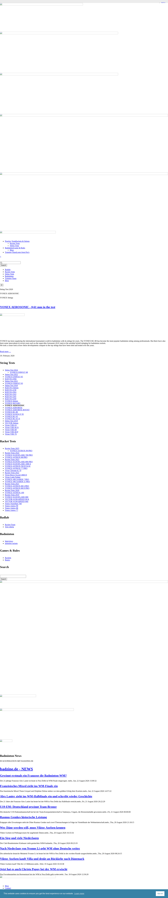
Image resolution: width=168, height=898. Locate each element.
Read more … (5, 351)
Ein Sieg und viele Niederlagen (19, 838)
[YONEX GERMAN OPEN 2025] (6, 741)
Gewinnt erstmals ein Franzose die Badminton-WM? (33, 775)
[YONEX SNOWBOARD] (37, 710)
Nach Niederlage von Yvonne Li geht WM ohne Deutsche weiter (40, 848)
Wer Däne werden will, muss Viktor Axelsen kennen (32, 827)
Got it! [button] (160, 894)
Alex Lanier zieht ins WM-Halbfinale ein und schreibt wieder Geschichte (46, 796)
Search (3, 265)
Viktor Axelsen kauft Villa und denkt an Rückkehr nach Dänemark (42, 858)
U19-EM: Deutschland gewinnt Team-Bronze (28, 806)
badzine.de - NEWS (16, 769)
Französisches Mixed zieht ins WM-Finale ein (29, 786)
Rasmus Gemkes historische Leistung (23, 817)
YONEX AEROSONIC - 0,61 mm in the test (27, 307)
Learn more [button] (79, 893)
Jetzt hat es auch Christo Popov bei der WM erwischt (33, 869)
